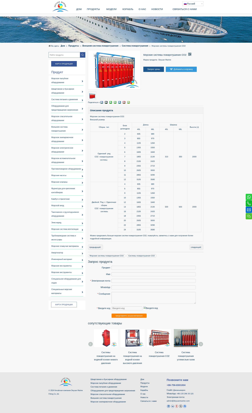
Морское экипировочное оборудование (108, 402)
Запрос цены (153, 69)
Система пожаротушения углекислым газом (186, 356)
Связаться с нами (148, 401)
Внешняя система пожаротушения (106, 398)
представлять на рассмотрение (129, 316)
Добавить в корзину (183, 69)
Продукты (144, 383)
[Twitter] (180, 406)
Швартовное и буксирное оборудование (109, 379)
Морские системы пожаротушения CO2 (107, 256)
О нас (143, 394)
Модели (144, 386)
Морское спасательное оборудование (108, 394)
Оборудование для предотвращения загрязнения (113, 390)
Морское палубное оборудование (106, 383)
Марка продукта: (150, 60)
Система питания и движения (104, 387)
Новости (144, 397)
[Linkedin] (168, 406)
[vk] (172, 406)
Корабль (144, 390)
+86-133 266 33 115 (185, 394)
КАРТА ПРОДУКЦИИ (64, 64)
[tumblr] (176, 406)
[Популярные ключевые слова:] (82, 55)
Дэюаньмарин (179, 390)
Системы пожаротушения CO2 (141, 256)
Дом (142, 379)
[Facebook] (184, 406)
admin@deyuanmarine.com (178, 401)
